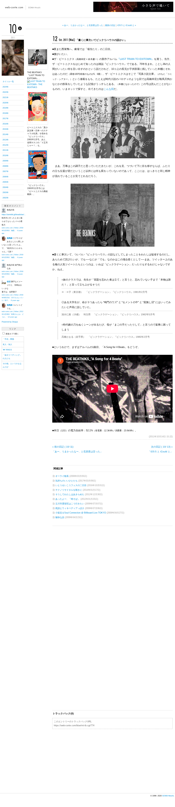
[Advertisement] (112, 761)
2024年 (6, 87)
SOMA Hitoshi (168, 796)
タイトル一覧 (8, 81)
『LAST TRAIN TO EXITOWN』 (135, 59)
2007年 (6, 171)
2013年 (6, 140)
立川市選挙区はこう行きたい (69, 503)
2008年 (6, 166)
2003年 (6, 192)
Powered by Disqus (10, 322)
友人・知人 (7, 344)
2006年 (6, 177)
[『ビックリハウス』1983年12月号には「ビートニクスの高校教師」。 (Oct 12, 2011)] (37, 180)
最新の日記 (110, 25)
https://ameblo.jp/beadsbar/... (14, 214)
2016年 (6, 124)
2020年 (6, 103)
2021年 (6, 97)
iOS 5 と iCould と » (126, 25)
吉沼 (9, 282)
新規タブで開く (12, 334)
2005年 (6, 182)
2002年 (6, 198)
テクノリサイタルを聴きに (68, 490)
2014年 (6, 134)
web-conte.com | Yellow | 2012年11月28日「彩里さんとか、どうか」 (13, 314)
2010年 (6, 155)
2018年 (6, 113)
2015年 (6, 129)
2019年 (6, 108)
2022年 (6, 92)
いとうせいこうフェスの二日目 (70, 485)
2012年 (6, 145)
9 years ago (15, 300)
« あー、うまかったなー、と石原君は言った (82, 25)
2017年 (6, 118)
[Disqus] (112, 570)
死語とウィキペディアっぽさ (69, 508)
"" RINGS (7, 350)
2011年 (6, 150)
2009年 (6, 161)
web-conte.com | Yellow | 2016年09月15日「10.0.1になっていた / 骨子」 (12, 297)
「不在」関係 (8, 339)
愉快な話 (59, 517)
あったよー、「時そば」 (67, 499)
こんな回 (109, 88)
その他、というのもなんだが (12, 365)
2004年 (6, 187)
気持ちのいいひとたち (66, 480)
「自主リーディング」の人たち (12, 356)
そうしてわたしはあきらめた (69, 494)
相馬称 (9, 238)
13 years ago (12, 317)
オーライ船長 (62, 476)
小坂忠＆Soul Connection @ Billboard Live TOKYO (80, 512)
